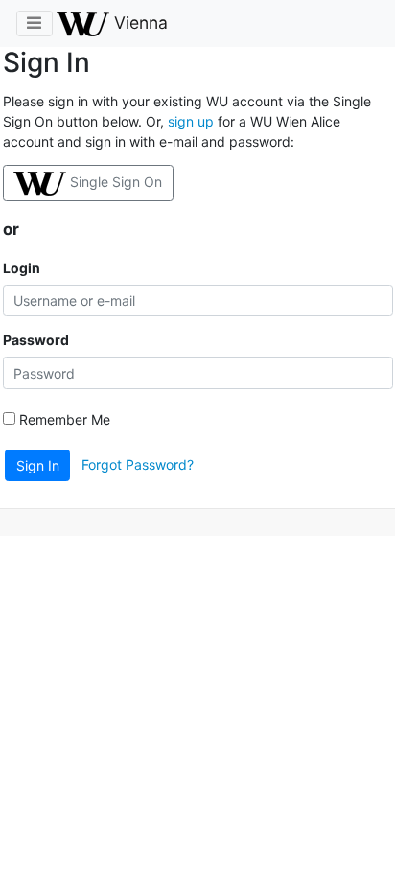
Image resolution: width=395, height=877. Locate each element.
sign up (191, 121)
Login (21, 268)
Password (36, 340)
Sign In (37, 465)
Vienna (138, 22)
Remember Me (62, 419)
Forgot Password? (137, 463)
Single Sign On (116, 181)
